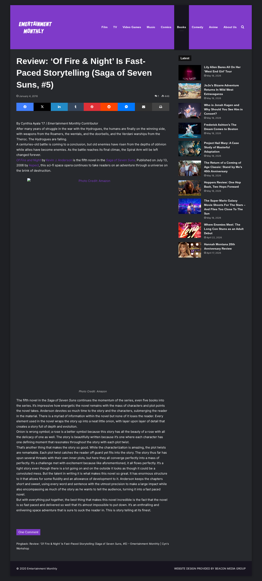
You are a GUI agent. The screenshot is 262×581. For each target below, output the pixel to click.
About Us (230, 27)
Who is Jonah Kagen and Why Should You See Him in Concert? (223, 109)
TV (115, 27)
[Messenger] (126, 107)
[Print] (160, 107)
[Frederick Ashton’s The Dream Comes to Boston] (189, 130)
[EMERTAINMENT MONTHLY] (34, 27)
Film (104, 27)
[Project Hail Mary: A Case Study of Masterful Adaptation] (189, 148)
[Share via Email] (143, 107)
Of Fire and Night (28, 160)
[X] (42, 107)
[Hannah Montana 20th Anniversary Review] (189, 250)
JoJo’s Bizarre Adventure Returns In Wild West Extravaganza (221, 90)
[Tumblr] (76, 107)
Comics (166, 27)
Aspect (34, 165)
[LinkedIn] (59, 107)
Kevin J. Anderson (59, 160)
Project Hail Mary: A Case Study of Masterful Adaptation (221, 147)
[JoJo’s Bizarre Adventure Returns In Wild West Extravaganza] (189, 91)
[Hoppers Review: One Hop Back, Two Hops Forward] (189, 188)
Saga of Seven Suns (120, 160)
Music (151, 27)
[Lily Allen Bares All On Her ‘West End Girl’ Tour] (189, 72)
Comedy (197, 27)
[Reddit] (109, 107)
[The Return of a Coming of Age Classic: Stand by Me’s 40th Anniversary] (189, 168)
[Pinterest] (92, 107)
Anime (213, 27)
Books (181, 27)
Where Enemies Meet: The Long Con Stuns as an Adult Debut (224, 229)
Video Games (132, 27)
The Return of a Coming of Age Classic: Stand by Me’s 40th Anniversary (223, 167)
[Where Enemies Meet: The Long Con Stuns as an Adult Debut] (189, 230)
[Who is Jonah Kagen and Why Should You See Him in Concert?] (189, 110)
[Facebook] (25, 107)
